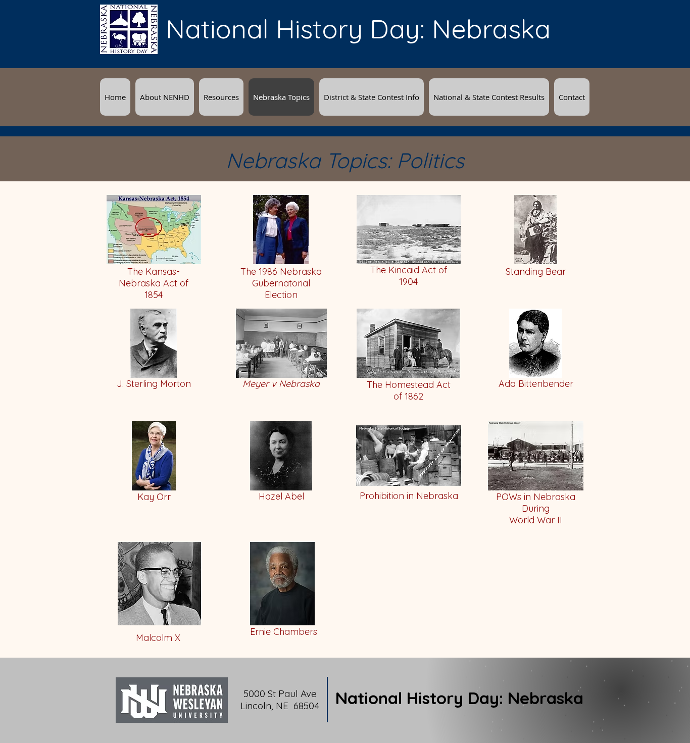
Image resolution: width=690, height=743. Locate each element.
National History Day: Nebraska (459, 697)
